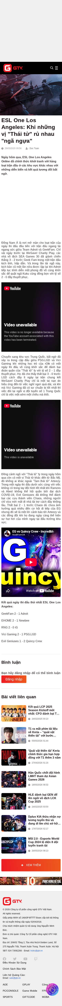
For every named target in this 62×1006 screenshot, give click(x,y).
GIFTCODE (28, 997)
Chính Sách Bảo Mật (14, 968)
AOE (5, 984)
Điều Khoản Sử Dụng (14, 962)
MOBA (45, 997)
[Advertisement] (31, 31)
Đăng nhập (14, 679)
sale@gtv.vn (15, 978)
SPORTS (8, 997)
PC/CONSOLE (10, 990)
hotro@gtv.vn (36, 951)
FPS (44, 990)
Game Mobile (29, 990)
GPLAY (26, 984)
